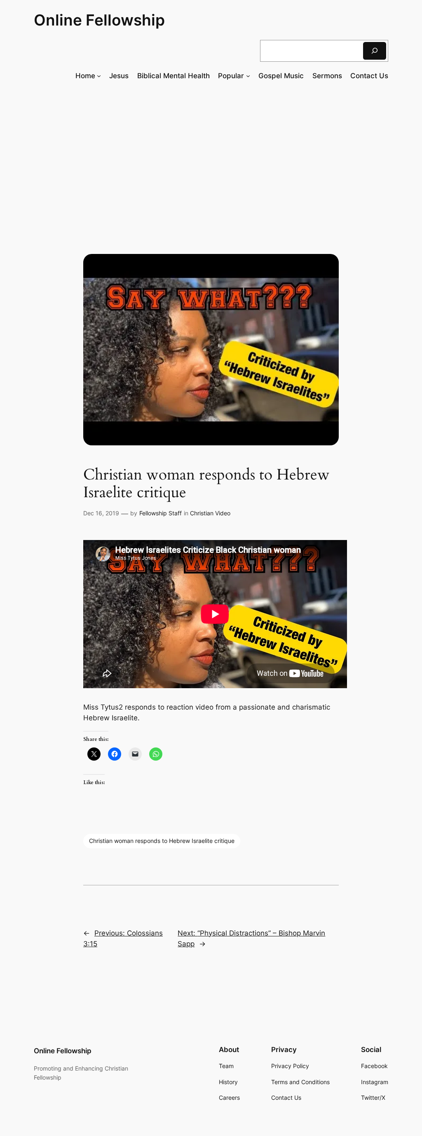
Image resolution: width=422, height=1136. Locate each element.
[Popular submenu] (248, 76)
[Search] (374, 51)
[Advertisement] (211, 154)
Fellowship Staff (160, 513)
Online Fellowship (99, 20)
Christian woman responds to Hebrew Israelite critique (161, 840)
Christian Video (210, 513)
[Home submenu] (99, 76)
